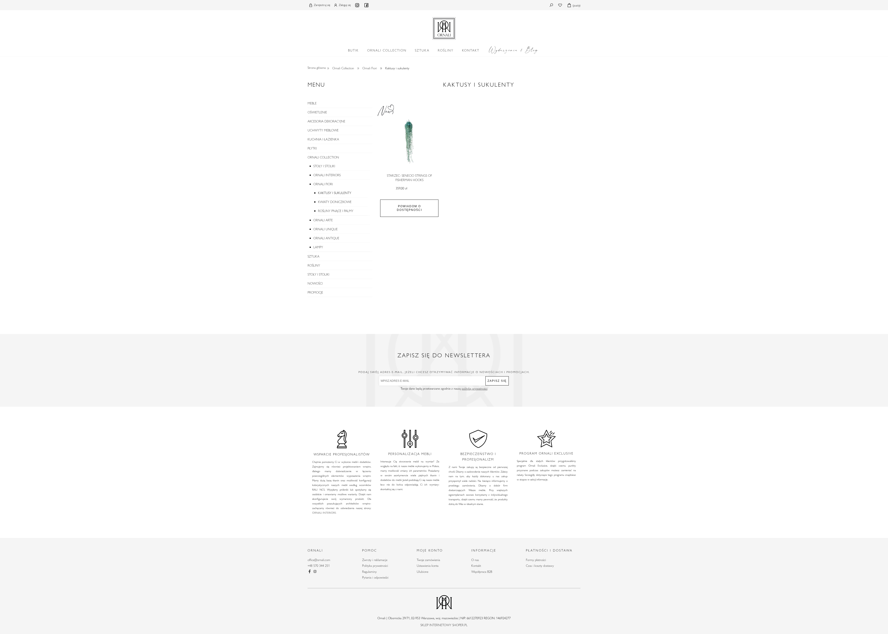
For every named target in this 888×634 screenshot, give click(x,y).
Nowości (315, 283)
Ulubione (422, 572)
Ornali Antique (326, 238)
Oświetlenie (317, 112)
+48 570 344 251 (319, 566)
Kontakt (476, 566)
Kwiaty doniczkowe (335, 202)
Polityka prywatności (375, 566)
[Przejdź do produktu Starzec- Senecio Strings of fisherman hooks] (409, 141)
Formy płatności (536, 560)
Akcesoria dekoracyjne (326, 121)
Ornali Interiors (327, 175)
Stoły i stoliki (324, 166)
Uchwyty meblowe (323, 130)
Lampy (318, 247)
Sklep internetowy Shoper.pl (444, 625)
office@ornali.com (319, 560)
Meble (312, 103)
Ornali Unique (325, 229)
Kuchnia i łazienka (323, 139)
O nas (475, 560)
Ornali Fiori (323, 184)
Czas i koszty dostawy (540, 566)
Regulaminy (369, 572)
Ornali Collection (323, 157)
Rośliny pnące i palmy (335, 211)
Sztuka (313, 256)
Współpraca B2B (481, 572)
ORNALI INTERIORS (324, 512)
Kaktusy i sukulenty (334, 193)
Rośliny (314, 265)
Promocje (315, 292)
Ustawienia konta (427, 566)
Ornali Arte (323, 220)
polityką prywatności (474, 388)
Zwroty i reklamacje (374, 560)
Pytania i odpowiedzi (375, 577)
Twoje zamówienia (428, 560)
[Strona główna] (444, 27)
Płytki (312, 148)
